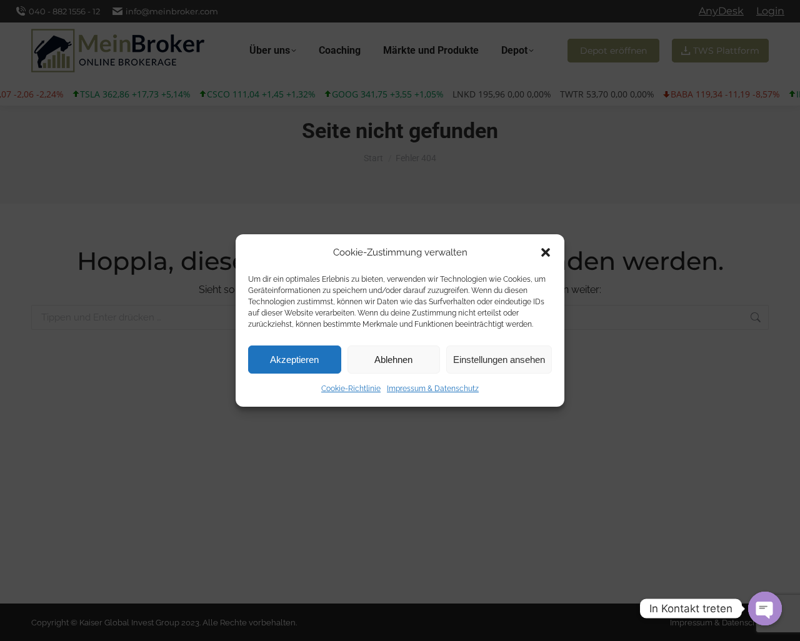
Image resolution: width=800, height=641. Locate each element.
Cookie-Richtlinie (351, 388)
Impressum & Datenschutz (433, 388)
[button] (545, 252)
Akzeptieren (294, 359)
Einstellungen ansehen (499, 359)
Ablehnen (393, 359)
